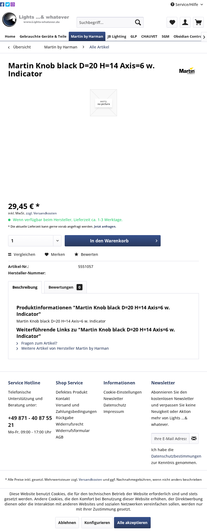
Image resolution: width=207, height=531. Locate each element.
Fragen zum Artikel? (38, 343)
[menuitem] (110, 22)
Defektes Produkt (71, 392)
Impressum (114, 411)
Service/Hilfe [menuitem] (186, 4)
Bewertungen (65, 287)
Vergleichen (24, 254)
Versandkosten (90, 479)
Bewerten (89, 254)
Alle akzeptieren (132, 522)
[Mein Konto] (185, 22)
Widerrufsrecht (69, 424)
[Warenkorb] (198, 22)
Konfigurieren (97, 522)
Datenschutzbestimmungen (176, 456)
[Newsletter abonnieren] (194, 438)
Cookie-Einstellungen (123, 392)
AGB (59, 437)
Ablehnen (67, 522)
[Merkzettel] (172, 22)
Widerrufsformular (73, 430)
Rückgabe (65, 417)
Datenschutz (115, 405)
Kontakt (63, 398)
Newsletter (113, 398)
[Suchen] (138, 22)
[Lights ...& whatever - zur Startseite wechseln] (36, 20)
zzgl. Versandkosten (41, 213)
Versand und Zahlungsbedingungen (76, 408)
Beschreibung (24, 287)
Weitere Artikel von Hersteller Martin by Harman (64, 348)
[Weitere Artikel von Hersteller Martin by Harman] (187, 70)
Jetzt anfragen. (105, 226)
